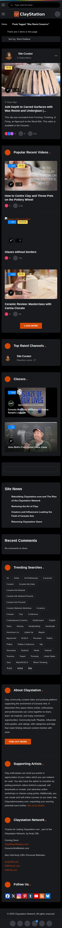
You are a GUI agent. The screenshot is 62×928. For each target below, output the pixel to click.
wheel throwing (40, 662)
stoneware (11, 650)
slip (41, 644)
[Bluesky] (47, 896)
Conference (33, 614)
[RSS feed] (42, 896)
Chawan (10, 614)
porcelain (37, 638)
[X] (13, 896)
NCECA (24, 638)
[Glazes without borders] (31, 232)
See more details (35, 805)
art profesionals (31, 578)
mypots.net (11, 638)
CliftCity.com (11, 870)
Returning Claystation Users (26, 521)
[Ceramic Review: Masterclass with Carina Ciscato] (31, 284)
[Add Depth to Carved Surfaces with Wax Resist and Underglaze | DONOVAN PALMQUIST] (31, 79)
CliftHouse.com (12, 865)
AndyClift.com (12, 861)
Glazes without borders (20, 252)
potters (50, 638)
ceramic (10, 584)
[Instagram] (19, 896)
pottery (10, 644)
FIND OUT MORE (18, 741)
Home (4, 24)
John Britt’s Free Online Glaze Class (27, 447)
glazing (20, 626)
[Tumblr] (30, 896)
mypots (41, 632)
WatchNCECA (22, 662)
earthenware (38, 620)
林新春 (20, 668)
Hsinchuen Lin (13, 632)
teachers (10, 656)
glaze (9, 626)
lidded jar (28, 632)
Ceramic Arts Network (16, 590)
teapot (22, 656)
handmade (50, 626)
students (25, 650)
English (52, 620)
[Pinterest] (24, 896)
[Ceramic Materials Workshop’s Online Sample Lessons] (31, 402)
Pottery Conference (26, 644)
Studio (36, 650)
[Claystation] (30, 14)
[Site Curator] (9, 56)
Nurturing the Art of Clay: (25, 506)
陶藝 (30, 668)
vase (9, 662)
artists (16, 578)
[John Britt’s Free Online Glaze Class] (31, 437)
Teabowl (48, 650)
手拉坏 (9, 668)
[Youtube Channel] (36, 896)
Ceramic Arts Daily (27, 584)
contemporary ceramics (17, 620)
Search (53, 469)
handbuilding (34, 626)
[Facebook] (7, 896)
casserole (47, 578)
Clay (21, 614)
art (8, 578)
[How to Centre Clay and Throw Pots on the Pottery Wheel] (31, 176)
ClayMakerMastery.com (16, 844)
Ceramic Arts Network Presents (20, 596)
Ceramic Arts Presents (16, 602)
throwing (35, 656)
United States (49, 656)
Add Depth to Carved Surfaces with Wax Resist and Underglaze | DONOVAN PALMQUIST (29, 110)
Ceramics (41, 608)
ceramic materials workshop (19, 608)
